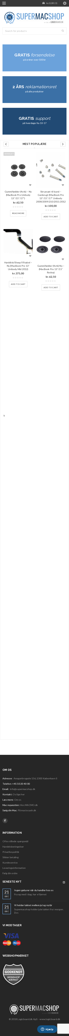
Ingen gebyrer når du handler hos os (33, 890)
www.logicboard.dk (50, 1019)
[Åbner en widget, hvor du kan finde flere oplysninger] (47, 1029)
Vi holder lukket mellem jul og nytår (33, 905)
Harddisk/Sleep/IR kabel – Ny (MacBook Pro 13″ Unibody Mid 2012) (18, 266)
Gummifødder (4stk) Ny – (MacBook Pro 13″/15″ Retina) (50, 269)
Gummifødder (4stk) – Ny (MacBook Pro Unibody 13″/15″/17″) (18, 195)
